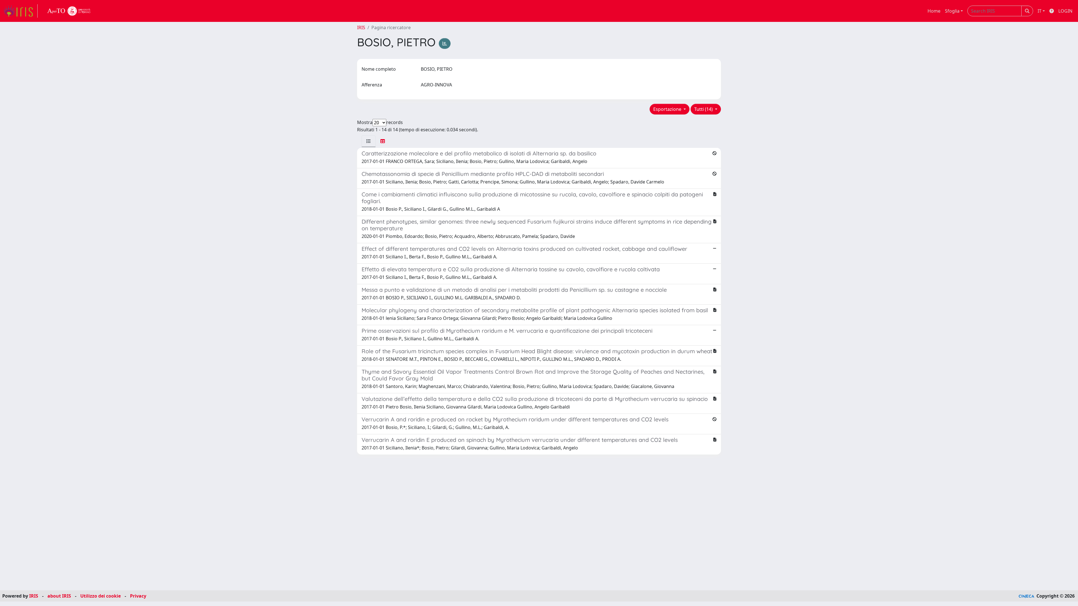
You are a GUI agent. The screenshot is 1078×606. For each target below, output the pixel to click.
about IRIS (59, 596)
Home (934, 11)
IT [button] (1040, 11)
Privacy (138, 596)
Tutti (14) (704, 109)
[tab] (369, 141)
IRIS (361, 27)
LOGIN (1065, 11)
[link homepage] (20, 11)
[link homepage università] (69, 11)
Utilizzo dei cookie (100, 596)
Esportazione (667, 109)
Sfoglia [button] (952, 11)
